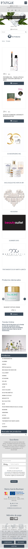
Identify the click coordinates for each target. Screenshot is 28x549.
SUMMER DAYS (14, 240)
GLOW (3, 387)
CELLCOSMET (5, 372)
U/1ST (3, 423)
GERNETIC (4, 384)
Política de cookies (17, 538)
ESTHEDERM (5, 378)
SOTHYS (4, 415)
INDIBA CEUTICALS (7, 395)
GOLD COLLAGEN (6, 389)
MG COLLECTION (6, 401)
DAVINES (4, 375)
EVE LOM (4, 381)
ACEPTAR (14, 546)
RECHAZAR (21, 542)
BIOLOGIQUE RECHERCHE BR (14, 183)
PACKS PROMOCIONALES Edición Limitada (12, 406)
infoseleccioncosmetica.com (14, 7)
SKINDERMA (5, 412)
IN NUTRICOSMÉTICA (7, 392)
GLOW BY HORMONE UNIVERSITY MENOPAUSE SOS (13, 115)
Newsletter (14, 481)
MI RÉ (3, 404)
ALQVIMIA (4, 361)
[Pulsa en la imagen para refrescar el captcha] (6, 464)
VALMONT (4, 426)
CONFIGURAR (8, 542)
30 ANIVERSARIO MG (14, 154)
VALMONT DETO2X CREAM (12, 307)
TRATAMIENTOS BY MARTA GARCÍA (14, 269)
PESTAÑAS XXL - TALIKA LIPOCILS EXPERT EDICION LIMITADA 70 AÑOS (13, 78)
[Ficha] (14, 59)
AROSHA (4, 364)
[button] (14, 29)
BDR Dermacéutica (6, 367)
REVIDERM (14, 212)
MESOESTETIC (5, 398)
